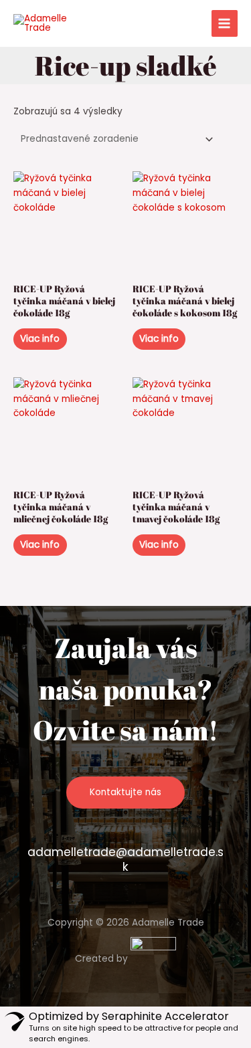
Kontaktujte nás (125, 792)
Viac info (40, 338)
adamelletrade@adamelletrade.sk (125, 859)
